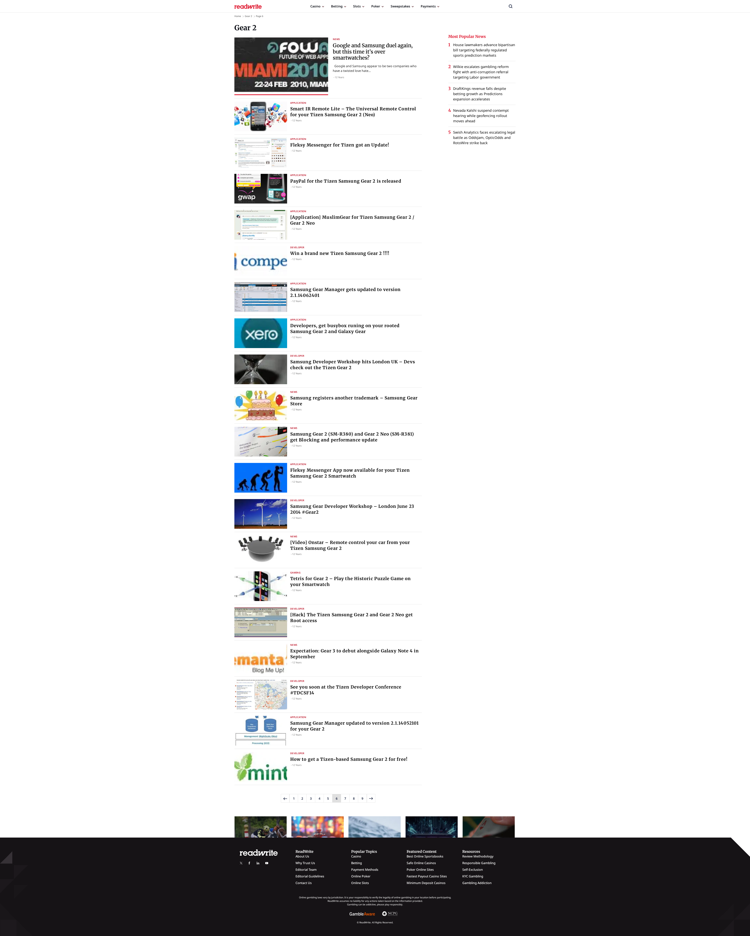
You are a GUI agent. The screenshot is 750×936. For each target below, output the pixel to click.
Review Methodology (477, 856)
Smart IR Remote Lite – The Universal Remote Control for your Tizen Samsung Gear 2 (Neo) (353, 111)
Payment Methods (364, 869)
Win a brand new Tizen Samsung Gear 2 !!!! (339, 253)
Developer (297, 247)
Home (237, 16)
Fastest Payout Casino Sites (427, 876)
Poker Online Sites (420, 869)
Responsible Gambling (479, 863)
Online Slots (360, 883)
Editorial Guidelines (310, 876)
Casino (315, 6)
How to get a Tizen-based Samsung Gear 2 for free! (349, 759)
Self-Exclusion (472, 869)
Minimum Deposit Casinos (426, 883)
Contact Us (304, 883)
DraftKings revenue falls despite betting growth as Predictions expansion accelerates (479, 93)
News (336, 39)
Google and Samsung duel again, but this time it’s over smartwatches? (373, 51)
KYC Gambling (472, 876)
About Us (302, 856)
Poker (375, 6)
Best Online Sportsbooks (425, 856)
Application (298, 103)
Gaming (295, 572)
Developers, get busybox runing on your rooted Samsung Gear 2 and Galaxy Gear (345, 328)
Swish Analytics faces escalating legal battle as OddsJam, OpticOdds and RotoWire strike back (484, 137)
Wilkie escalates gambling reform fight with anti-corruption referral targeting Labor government (481, 71)
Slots (357, 6)
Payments (428, 6)
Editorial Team (306, 869)
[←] (285, 798)
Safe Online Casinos (421, 863)
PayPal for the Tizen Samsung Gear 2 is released (345, 181)
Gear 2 (248, 16)
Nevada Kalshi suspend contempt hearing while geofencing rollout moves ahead (481, 115)
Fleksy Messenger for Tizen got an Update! (339, 145)
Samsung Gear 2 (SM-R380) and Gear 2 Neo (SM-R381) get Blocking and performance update (352, 437)
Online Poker (361, 876)
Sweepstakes (400, 6)
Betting (337, 6)
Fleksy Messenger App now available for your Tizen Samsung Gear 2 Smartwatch (350, 473)
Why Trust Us (305, 863)
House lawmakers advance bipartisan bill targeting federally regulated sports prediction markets (484, 50)
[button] (510, 6)
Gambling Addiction (477, 883)
